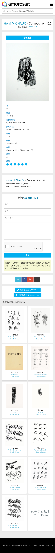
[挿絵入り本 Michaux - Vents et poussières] (40, 358)
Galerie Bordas (14, 339)
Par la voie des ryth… (14, 337)
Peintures (14, 374)
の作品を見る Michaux (29, 290)
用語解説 (41, 545)
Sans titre (14, 412)
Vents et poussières (40, 374)
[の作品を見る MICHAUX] (40, 528)
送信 (27, 255)
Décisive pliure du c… (40, 337)
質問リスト (49, 545)
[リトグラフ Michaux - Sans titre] (14, 396)
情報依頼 (27, 38)
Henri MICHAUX (15, 23)
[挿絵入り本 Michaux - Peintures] (14, 358)
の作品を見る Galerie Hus (28, 295)
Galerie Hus (32, 27)
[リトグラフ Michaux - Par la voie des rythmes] (14, 321)
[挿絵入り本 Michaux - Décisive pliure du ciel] (40, 321)
